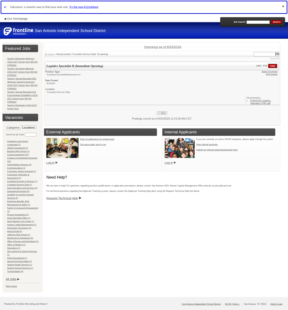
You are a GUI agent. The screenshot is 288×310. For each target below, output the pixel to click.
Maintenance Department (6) (20, 238)
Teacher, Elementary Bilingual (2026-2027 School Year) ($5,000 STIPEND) (22, 62)
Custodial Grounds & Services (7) (22, 181)
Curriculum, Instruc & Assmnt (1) (21, 171)
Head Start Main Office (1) (18, 218)
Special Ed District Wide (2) (19, 261)
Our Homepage (17, 18)
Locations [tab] (28, 127)
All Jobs (11, 279)
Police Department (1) (17, 258)
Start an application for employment (97, 139)
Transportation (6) (15, 271)
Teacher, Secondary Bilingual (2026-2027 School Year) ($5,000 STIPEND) (22, 72)
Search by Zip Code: (15, 134)
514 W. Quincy (232, 304)
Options (273, 58)
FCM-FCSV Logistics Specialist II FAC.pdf (260, 102)
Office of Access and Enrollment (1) (23, 241)
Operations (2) (13, 248)
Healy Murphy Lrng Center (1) (20, 221)
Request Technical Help (62, 198)
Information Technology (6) (19, 228)
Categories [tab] (13, 127)
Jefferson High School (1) (18, 235)
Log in (50, 162)
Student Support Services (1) (20, 268)
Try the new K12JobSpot (83, 7)
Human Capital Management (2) (21, 225)
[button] (283, 7)
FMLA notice (11, 286)
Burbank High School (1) (18, 151)
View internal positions (207, 144)
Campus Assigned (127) (18, 155)
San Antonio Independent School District (201, 304)
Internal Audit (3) (14, 231)
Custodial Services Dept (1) (19, 185)
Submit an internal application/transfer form (217, 150)
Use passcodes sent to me (93, 144)
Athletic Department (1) (17, 148)
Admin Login (276, 304)
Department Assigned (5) (18, 191)
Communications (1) (16, 168)
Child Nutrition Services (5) (19, 165)
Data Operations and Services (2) (22, 188)
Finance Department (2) (18, 215)
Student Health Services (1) (19, 265)
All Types (49, 54)
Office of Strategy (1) (16, 245)
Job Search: (240, 22)
